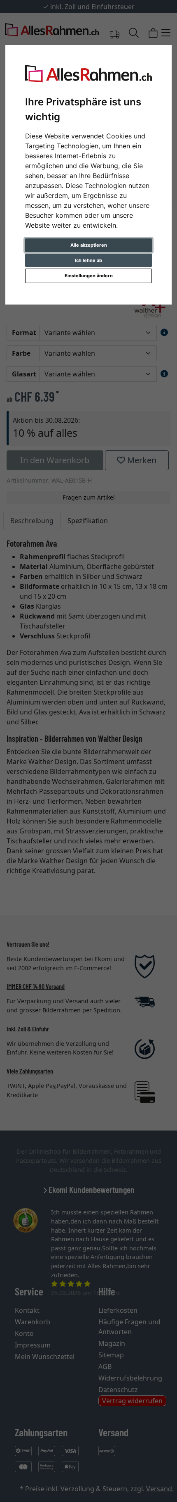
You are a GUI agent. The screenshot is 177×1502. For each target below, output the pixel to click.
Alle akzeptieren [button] (88, 245)
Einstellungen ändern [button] (89, 276)
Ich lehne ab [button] (88, 260)
